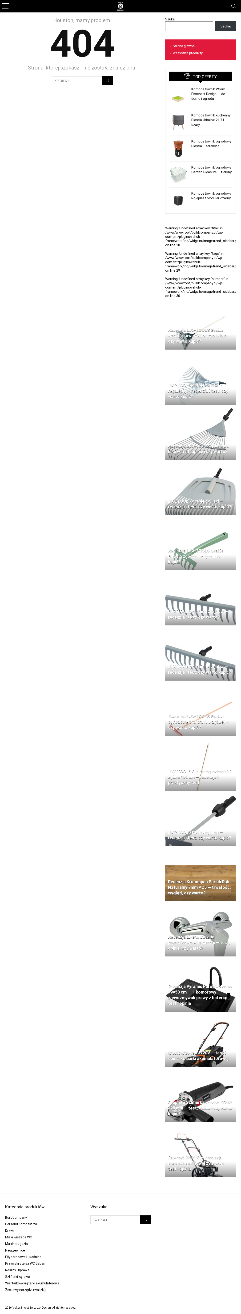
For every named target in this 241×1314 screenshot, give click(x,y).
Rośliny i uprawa (17, 1270)
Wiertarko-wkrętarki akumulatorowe (32, 1283)
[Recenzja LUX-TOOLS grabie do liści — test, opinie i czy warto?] (200, 410)
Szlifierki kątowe (17, 1277)
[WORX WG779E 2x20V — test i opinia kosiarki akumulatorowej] (200, 1017)
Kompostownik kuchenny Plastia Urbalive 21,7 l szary (210, 120)
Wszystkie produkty (188, 53)
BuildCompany (16, 1217)
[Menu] (5, 6)
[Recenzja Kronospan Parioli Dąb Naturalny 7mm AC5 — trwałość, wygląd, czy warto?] (200, 852)
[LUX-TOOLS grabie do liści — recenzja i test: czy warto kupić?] (200, 465)
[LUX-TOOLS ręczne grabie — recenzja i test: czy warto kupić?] (200, 796)
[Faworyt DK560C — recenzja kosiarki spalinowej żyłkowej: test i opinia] (200, 1127)
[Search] (233, 6)
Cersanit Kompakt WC (21, 1224)
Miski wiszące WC (18, 1237)
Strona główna (184, 46)
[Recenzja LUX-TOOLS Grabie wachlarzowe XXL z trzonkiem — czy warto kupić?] (200, 300)
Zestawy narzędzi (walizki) (25, 1290)
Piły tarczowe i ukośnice (23, 1257)
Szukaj (170, 19)
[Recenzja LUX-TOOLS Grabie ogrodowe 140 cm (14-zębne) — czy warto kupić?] (200, 686)
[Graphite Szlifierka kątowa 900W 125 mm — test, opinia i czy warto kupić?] (200, 1072)
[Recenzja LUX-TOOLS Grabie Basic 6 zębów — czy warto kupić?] (200, 521)
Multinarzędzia (16, 1244)
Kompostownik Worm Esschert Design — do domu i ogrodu (208, 94)
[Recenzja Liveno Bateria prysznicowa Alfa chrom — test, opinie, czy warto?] (200, 907)
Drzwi (9, 1231)
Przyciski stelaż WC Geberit (26, 1263)
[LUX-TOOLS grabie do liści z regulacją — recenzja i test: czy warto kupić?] (200, 355)
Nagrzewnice (15, 1250)
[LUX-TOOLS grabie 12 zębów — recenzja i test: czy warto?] (200, 576)
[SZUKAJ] (107, 80)
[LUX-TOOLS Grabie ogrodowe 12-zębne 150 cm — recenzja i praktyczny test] (200, 741)
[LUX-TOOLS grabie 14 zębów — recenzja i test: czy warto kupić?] (200, 631)
